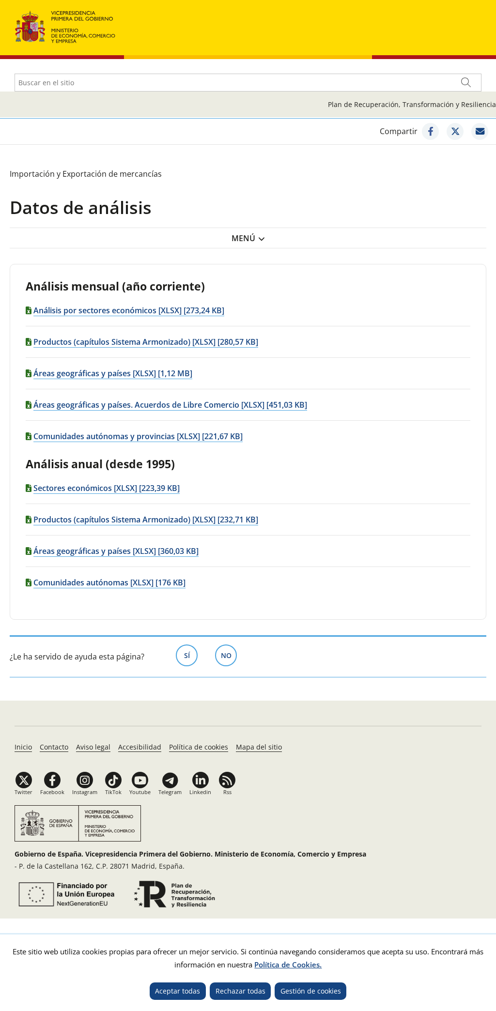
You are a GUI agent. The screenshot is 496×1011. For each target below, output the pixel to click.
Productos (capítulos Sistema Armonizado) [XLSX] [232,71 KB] (145, 519)
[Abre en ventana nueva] (430, 131)
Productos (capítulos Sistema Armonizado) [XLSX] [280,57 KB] (145, 342)
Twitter (23, 792)
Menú (243, 238)
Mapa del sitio (259, 746)
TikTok (113, 792)
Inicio (23, 746)
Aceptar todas (177, 991)
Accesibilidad (139, 746)
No (229, 655)
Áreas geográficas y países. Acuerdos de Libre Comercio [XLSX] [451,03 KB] (170, 404)
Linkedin (200, 792)
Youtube (140, 792)
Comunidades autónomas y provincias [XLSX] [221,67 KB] (138, 436)
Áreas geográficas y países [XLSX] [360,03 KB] (116, 551)
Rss (227, 792)
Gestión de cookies (310, 991)
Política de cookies (198, 746)
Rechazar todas (240, 991)
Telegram (170, 792)
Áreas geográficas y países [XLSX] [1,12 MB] (112, 373)
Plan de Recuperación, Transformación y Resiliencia (412, 104)
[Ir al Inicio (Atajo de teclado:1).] (65, 26)
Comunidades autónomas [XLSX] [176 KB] (109, 582)
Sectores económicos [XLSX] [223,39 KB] (106, 488)
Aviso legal (93, 746)
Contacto (54, 746)
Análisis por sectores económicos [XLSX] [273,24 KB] (128, 310)
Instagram (84, 792)
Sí (191, 655)
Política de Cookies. (288, 964)
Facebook (52, 792)
